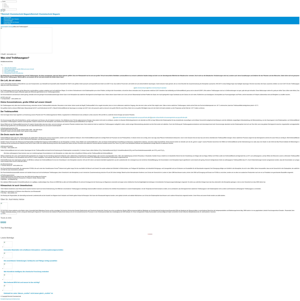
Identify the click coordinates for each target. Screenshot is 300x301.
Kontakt (5, 4)
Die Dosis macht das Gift (11, 71)
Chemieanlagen (8, 20)
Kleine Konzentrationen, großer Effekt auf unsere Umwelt (19, 69)
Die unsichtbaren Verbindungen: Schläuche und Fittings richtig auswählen (30, 261)
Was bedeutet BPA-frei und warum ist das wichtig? (22, 282)
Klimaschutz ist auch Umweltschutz (14, 73)
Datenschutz (6, 7)
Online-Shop (7, 24)
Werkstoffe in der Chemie (11, 19)
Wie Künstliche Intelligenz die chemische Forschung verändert (26, 271)
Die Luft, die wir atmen (10, 67)
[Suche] (1, 9)
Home (5, 3)
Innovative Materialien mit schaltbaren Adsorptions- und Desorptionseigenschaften (33, 250)
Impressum (6, 6)
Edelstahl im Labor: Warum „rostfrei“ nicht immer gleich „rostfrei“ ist (28, 293)
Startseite (3, 26)
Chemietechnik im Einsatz (11, 22)
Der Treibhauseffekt (10, 70)
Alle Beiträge (7, 17)
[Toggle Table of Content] (2, 65)
